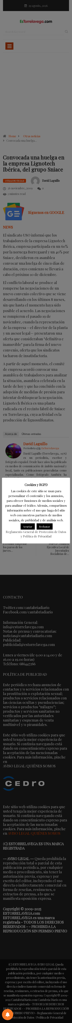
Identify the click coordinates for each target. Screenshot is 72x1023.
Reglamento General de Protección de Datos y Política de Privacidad (36, 534)
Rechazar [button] (44, 526)
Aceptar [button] (27, 526)
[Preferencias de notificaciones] (7, 1014)
